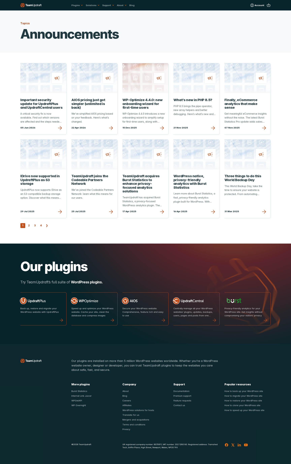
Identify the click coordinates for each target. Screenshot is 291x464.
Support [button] (106, 5)
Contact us (179, 405)
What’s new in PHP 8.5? (192, 100)
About (125, 391)
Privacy (126, 429)
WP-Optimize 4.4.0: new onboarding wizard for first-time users (142, 104)
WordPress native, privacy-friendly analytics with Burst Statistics (189, 181)
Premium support (182, 395)
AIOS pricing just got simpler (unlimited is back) (88, 104)
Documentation (181, 391)
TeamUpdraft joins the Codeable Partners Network (89, 180)
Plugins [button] (75, 5)
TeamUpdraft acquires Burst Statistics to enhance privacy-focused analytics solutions (141, 183)
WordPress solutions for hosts (138, 410)
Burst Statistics (79, 391)
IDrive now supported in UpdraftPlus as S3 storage (40, 180)
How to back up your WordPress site (243, 391)
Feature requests (182, 400)
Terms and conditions (133, 424)
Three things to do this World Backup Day (242, 178)
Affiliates (127, 405)
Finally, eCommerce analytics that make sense (240, 104)
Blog (132, 5)
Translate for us (130, 415)
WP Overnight (78, 405)
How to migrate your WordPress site (243, 395)
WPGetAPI (76, 400)
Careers (126, 400)
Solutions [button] (91, 5)
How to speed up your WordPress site (244, 410)
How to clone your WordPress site (242, 405)
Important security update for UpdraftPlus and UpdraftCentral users (41, 104)
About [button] (120, 5)
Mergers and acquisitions (135, 419)
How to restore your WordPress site (243, 400)
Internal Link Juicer (81, 395)
